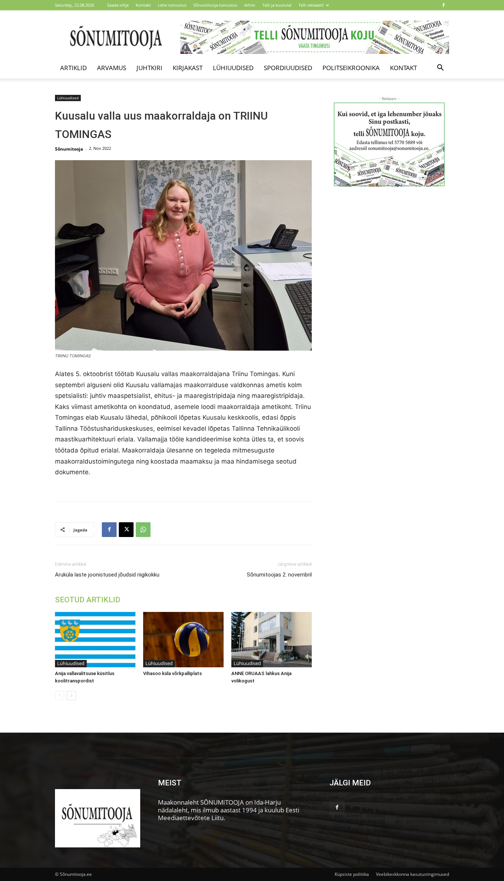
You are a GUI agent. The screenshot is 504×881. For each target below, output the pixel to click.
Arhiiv (249, 5)
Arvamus (111, 67)
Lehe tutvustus (172, 5)
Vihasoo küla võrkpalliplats (172, 673)
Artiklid (73, 67)
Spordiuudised (288, 67)
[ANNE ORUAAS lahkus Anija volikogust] (271, 639)
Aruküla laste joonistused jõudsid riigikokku (107, 574)
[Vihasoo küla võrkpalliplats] (183, 639)
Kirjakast (188, 67)
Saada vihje (118, 5)
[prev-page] (59, 695)
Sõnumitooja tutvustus (215, 5)
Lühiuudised (233, 67)
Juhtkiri (149, 67)
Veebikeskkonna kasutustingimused (412, 874)
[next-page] (71, 695)
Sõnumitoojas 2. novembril (279, 574)
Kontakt (143, 5)
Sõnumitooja (69, 149)
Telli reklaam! (311, 5)
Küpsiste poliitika (352, 874)
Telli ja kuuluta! (276, 5)
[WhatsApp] (143, 529)
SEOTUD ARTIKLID (87, 599)
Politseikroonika (351, 67)
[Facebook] (443, 5)
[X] (126, 529)
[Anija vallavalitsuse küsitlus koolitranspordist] (95, 639)
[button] (440, 68)
